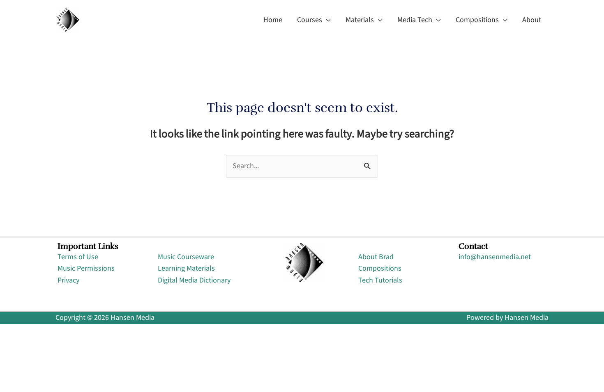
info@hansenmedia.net (495, 257)
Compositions (379, 268)
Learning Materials (186, 268)
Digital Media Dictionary (194, 280)
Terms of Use (78, 257)
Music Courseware (186, 257)
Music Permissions (86, 268)
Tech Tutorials (380, 280)
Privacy (68, 280)
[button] (326, 20)
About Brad (376, 257)
